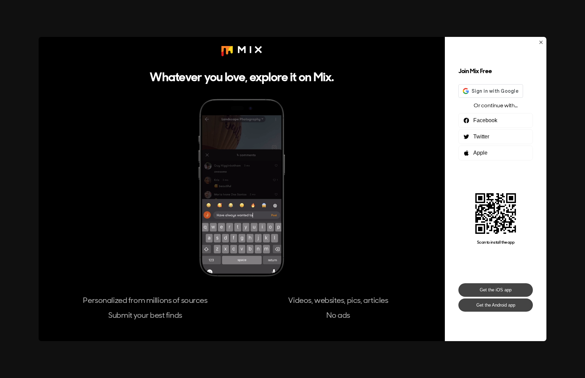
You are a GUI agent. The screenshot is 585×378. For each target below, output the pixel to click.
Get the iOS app (496, 289)
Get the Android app (495, 305)
